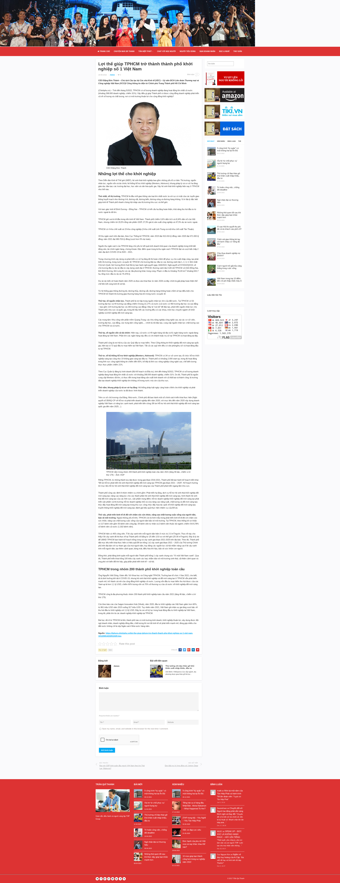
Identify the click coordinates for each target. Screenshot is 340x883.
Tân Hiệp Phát (145, 51)
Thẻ (239, 141)
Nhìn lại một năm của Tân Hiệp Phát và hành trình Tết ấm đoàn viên (230, 794)
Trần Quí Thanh (238, 878)
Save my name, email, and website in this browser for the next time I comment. (135, 729)
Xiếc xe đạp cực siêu (192, 830)
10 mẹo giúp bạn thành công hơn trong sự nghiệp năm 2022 (194, 859)
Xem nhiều (221, 141)
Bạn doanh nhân (207, 51)
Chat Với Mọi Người (166, 51)
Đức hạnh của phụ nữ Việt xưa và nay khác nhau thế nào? (194, 844)
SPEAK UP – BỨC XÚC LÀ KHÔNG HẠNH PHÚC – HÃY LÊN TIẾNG (229, 834)
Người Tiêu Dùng (188, 51)
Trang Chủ (104, 51)
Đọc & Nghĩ (224, 51)
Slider (110, 650)
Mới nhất (210, 141)
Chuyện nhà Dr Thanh (124, 51)
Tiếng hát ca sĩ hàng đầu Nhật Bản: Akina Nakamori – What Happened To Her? (194, 806)
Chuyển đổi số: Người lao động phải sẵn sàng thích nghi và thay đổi (230, 811)
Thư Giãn (237, 51)
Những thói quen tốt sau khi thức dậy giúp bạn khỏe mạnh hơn (156, 857)
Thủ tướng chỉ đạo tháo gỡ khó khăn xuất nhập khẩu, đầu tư (179, 667)
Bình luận (232, 141)
